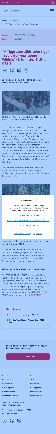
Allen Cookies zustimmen (28, 215)
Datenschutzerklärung (22, 234)
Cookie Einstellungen (28, 226)
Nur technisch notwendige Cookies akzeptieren (28, 221)
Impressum (38, 234)
